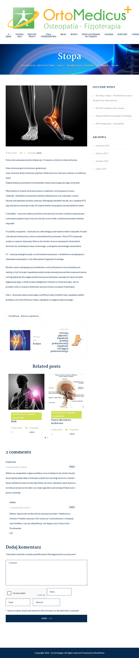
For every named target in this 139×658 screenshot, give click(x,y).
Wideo (74, 34)
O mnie (8, 35)
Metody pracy (32, 35)
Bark (14, 421)
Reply (72, 466)
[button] (45, 437)
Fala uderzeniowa (48, 35)
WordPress (99, 652)
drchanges (59, 652)
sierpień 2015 (102, 161)
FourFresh (11, 462)
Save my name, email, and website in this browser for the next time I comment (43, 610)
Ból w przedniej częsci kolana (110, 108)
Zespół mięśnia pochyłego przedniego (114, 115)
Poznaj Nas (19, 35)
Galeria (108, 34)
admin (39, 153)
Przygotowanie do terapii (91, 35)
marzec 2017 (102, 153)
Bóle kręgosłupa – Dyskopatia (110, 123)
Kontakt (122, 34)
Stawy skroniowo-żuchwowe (61, 421)
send (44, 618)
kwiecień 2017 (103, 145)
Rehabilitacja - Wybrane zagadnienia (24, 316)
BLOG (63, 34)
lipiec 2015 (101, 168)
